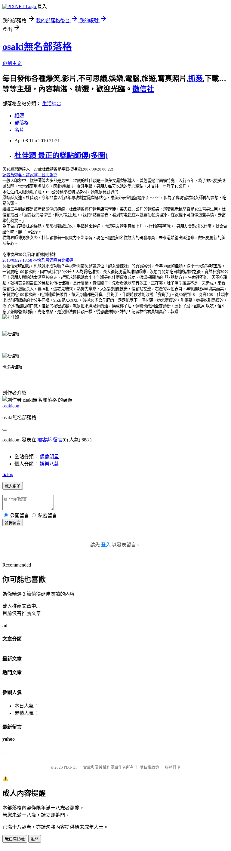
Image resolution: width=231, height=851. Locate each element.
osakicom (11, 405)
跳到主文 (12, 63)
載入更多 (12, 486)
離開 (34, 839)
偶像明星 (49, 456)
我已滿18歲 (15, 839)
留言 (58, 439)
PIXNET (70, 767)
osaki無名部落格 (37, 46)
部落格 (21, 122)
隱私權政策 (149, 767)
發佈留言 (12, 523)
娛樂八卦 (49, 463)
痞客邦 (44, 439)
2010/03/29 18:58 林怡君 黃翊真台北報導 (37, 260)
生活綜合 (51, 103)
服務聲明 (172, 767)
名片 (19, 130)
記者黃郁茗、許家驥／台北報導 (29, 175)
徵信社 (143, 89)
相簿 (19, 115)
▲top (7, 474)
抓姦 (195, 78)
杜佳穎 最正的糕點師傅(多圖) (61, 155)
